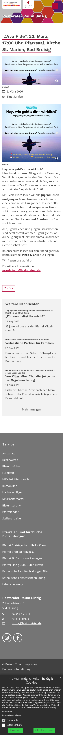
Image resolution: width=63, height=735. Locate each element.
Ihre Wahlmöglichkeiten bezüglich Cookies (31, 680)
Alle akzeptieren (44, 730)
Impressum (7, 711)
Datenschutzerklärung (44, 707)
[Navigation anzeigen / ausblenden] (55, 6)
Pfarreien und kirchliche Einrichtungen (22, 534)
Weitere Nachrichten (22, 304)
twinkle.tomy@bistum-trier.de (21, 270)
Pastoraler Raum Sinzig (21, 598)
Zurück (8, 288)
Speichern (15, 730)
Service (8, 444)
